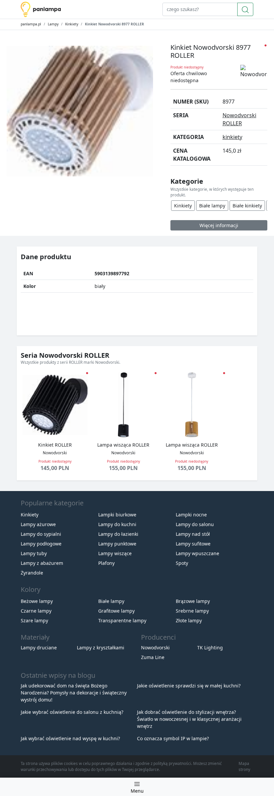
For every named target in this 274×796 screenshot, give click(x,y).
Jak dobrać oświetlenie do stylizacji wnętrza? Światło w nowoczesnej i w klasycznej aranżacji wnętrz (189, 719)
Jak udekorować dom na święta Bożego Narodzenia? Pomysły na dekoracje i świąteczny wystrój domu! (74, 692)
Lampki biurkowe (117, 514)
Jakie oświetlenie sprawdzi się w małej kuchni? (189, 685)
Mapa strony (244, 766)
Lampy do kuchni (117, 524)
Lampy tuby (34, 553)
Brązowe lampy (193, 601)
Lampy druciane (39, 647)
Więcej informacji (218, 225)
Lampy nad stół (193, 534)
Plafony (106, 563)
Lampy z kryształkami (100, 647)
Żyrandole (32, 573)
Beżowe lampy (37, 601)
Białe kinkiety (247, 205)
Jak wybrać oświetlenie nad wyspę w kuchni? (70, 738)
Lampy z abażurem (42, 563)
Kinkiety (71, 24)
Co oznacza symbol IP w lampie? (173, 738)
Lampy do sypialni (41, 534)
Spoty (182, 563)
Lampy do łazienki (118, 534)
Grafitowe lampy (116, 611)
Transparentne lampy (122, 620)
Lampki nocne (191, 514)
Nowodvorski (155, 647)
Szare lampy (34, 620)
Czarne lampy (36, 611)
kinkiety (232, 137)
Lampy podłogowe (41, 543)
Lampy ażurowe (38, 524)
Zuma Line (152, 657)
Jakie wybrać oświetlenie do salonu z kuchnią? (72, 712)
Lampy (53, 24)
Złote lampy (189, 620)
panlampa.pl (31, 24)
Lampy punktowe (117, 543)
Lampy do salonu (195, 524)
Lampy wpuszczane (197, 553)
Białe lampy (212, 205)
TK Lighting (210, 647)
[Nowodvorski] (253, 71)
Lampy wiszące (115, 553)
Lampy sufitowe (193, 543)
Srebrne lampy (192, 611)
